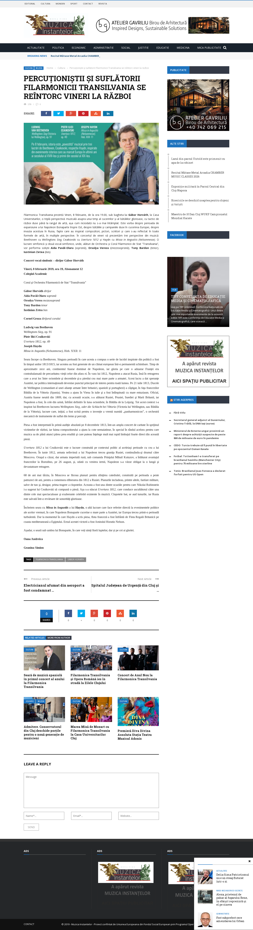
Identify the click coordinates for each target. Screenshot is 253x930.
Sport (73, 3)
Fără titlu (179, 412)
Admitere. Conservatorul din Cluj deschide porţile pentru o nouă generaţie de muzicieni (44, 732)
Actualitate (35, 47)
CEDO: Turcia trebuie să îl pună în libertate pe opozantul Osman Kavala (200, 447)
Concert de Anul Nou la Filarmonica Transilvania (137, 677)
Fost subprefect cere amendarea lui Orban (230, 919)
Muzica (39, 68)
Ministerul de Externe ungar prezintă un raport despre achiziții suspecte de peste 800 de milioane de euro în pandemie (199, 434)
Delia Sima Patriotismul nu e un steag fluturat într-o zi (232, 878)
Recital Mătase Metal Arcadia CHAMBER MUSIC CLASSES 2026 (87, 56)
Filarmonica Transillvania (49, 559)
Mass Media (221, 890)
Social (125, 47)
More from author (59, 637)
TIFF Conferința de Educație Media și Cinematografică (198, 298)
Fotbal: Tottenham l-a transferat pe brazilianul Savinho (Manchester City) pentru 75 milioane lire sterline (197, 460)
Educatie (162, 47)
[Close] (249, 861)
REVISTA (103, 3)
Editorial (30, 3)
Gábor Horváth (76, 559)
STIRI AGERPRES (184, 399)
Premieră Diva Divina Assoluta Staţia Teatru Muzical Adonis (135, 734)
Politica (58, 47)
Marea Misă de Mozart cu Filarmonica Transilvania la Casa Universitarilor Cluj (90, 732)
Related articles (35, 637)
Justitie (143, 47)
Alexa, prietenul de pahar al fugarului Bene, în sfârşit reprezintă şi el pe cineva (232, 899)
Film (174, 290)
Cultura (45, 3)
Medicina (183, 47)
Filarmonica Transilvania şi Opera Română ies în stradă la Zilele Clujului (90, 679)
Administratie (104, 47)
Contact (88, 3)
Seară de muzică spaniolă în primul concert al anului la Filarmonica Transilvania (44, 680)
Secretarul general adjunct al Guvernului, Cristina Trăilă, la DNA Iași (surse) (199, 421)
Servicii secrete (235, 890)
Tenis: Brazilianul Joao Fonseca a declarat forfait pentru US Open (199, 472)
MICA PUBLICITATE (209, 47)
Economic (79, 47)
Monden (60, 3)
